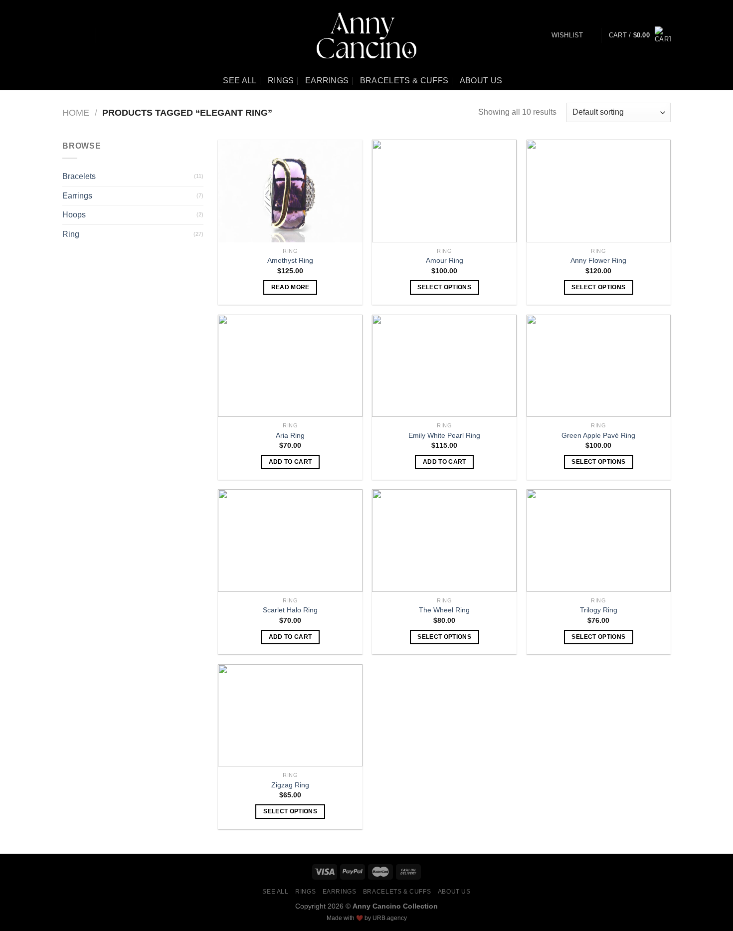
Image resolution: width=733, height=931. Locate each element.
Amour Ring (444, 260)
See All (239, 80)
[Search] (107, 35)
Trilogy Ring (598, 610)
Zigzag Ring (290, 785)
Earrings (327, 80)
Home (75, 112)
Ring (70, 234)
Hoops (74, 214)
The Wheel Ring (444, 610)
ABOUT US (481, 80)
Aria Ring (290, 435)
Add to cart (290, 462)
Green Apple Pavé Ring (598, 435)
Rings (281, 80)
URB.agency (389, 918)
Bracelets (79, 176)
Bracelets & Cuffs (404, 80)
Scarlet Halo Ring (290, 610)
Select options (444, 287)
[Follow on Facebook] (69, 35)
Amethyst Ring (290, 260)
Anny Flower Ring (598, 260)
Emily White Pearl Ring (444, 435)
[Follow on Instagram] (82, 35)
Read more (290, 287)
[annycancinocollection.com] (366, 35)
